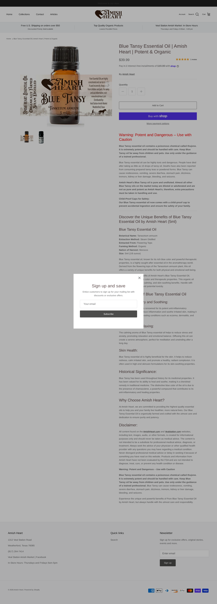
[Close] (139, 277)
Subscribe (109, 314)
